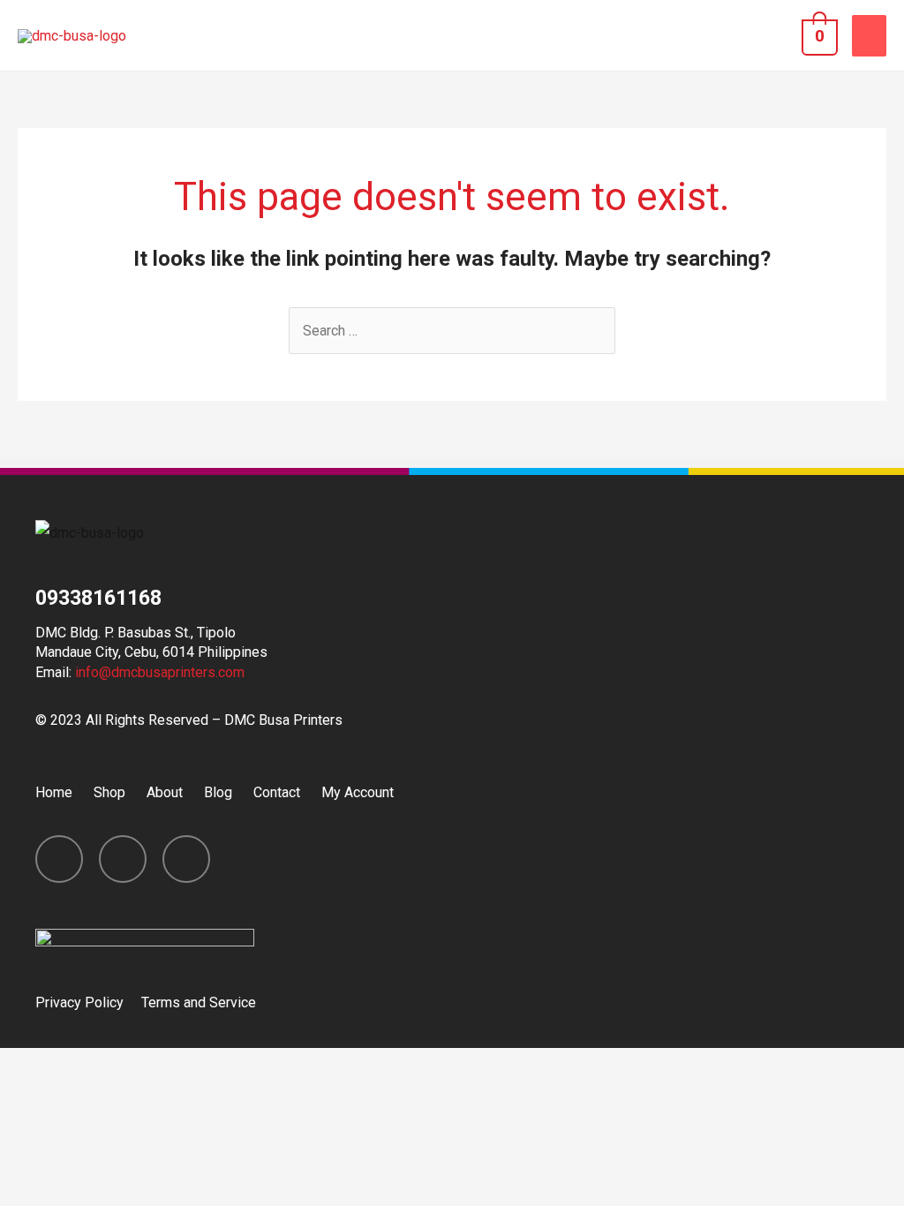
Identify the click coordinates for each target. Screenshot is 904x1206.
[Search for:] (452, 330)
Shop (109, 792)
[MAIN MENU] (869, 36)
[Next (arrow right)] (109, 1094)
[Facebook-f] (59, 859)
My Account (357, 792)
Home (53, 792)
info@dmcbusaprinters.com (160, 672)
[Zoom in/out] (257, 1065)
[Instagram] (123, 859)
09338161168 (98, 598)
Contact (276, 792)
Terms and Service (198, 1002)
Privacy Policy (79, 1002)
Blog (218, 792)
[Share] (109, 1065)
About (165, 792)
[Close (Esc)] (35, 1065)
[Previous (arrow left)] (35, 1094)
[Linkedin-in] (186, 859)
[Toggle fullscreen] (183, 1065)
